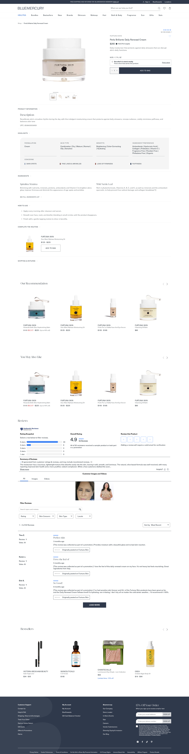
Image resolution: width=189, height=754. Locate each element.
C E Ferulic (64, 674)
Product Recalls (154, 752)
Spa (104, 719)
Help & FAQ (22, 712)
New (60, 15)
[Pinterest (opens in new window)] (151, 741)
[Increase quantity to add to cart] (117, 70)
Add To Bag (51, 248)
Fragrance (131, 15)
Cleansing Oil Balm (141, 327)
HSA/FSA (22, 15)
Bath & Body (116, 15)
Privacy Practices (156, 731)
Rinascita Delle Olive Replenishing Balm (36, 327)
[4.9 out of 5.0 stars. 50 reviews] (167, 30)
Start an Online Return (25, 723)
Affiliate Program (142, 752)
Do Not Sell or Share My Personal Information (83, 752)
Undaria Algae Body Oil (142, 674)
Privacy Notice (34, 752)
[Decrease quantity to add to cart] (111, 70)
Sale (161, 15)
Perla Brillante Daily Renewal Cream (36, 23)
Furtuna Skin (116, 36)
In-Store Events (108, 716)
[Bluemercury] (31, 8)
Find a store (166, 63)
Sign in (147, 2)
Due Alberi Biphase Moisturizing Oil (53, 239)
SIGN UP (166, 714)
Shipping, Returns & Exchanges (29, 716)
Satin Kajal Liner (28, 674)
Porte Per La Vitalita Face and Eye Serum (112, 327)
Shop (20, 23)
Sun (142, 15)
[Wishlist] (164, 8)
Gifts (152, 15)
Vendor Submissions (110, 727)
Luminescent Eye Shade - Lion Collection (112, 672)
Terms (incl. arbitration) (145, 735)
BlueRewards (157, 2)
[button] (169, 8)
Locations (168, 2)
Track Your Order (24, 719)
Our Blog (106, 734)
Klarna (20, 734)
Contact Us (21, 709)
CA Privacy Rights (105, 752)
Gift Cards (21, 727)
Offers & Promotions (25, 730)
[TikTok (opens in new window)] (147, 741)
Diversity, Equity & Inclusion (112, 730)
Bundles (34, 15)
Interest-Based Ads (119, 752)
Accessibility (131, 752)
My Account (66, 709)
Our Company (108, 709)
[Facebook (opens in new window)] (142, 741)
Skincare (82, 15)
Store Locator (107, 712)
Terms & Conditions (62, 752)
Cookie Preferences (47, 752)
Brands (70, 15)
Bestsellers (48, 15)
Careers (106, 723)
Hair (104, 15)
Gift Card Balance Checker (71, 716)
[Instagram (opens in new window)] (137, 741)
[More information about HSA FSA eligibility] (116, 44)
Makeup (94, 15)
